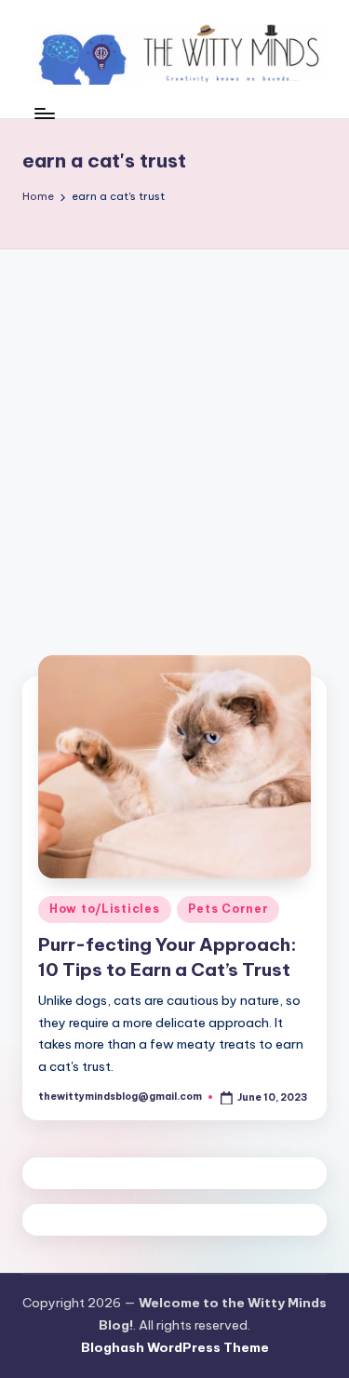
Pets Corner (228, 909)
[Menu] (43, 113)
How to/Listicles (104, 909)
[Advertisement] (174, 433)
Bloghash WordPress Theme (175, 1347)
